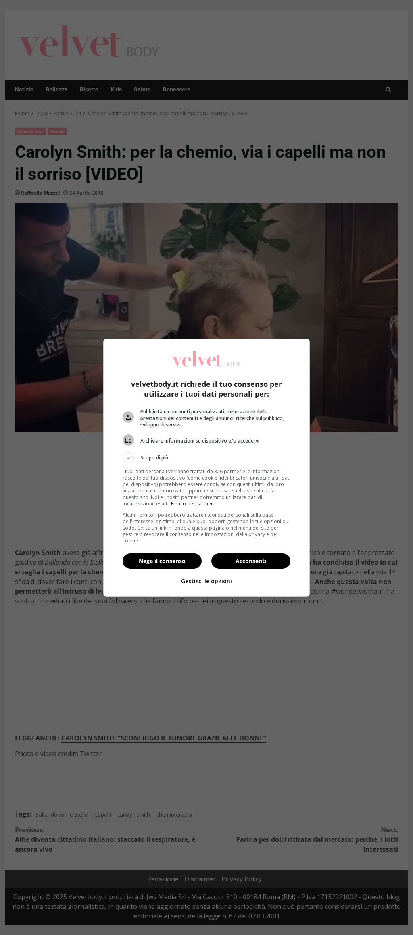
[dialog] (206, 468)
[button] (206, 457)
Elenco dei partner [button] (192, 503)
